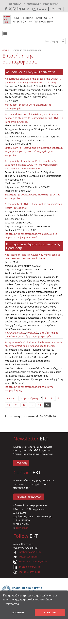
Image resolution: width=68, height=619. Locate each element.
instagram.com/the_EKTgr (33, 561)
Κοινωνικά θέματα (15, 332)
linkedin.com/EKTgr (29, 566)
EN (59, 9)
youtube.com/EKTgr (29, 571)
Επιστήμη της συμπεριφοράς (21, 194)
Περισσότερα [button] (11, 604)
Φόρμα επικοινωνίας (29, 496)
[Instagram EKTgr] (15, 8)
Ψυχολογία (32, 332)
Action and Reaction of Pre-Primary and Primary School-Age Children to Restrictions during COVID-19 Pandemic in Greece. (34, 118)
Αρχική (5, 49)
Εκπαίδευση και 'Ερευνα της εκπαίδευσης (28, 147)
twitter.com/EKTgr (28, 556)
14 (39, 404)
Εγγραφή (21, 463)
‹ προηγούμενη (29, 398)
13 (32, 404)
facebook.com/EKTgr (30, 552)
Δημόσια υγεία (27, 104)
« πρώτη (11, 398)
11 (16, 404)
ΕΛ (52, 9)
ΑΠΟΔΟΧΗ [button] (50, 612)
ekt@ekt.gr (22, 527)
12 (24, 404)
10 (8, 404)
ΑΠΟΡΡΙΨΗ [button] (18, 612)
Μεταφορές (11, 104)
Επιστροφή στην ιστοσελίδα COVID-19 (30, 416)
